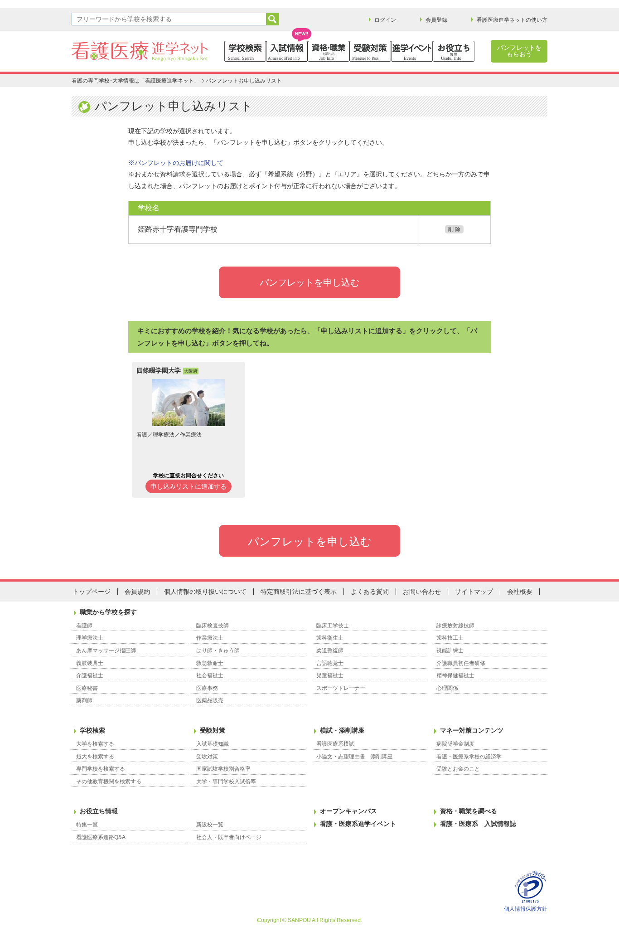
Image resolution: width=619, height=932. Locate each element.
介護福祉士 (89, 675)
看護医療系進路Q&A (101, 837)
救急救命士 (209, 663)
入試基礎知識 (212, 744)
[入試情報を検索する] (287, 51)
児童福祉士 (329, 675)
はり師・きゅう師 (218, 650)
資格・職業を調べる (468, 811)
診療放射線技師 (455, 625)
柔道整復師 (329, 650)
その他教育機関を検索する (108, 781)
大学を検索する (95, 744)
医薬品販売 (209, 700)
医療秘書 (87, 688)
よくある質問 (370, 591)
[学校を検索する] (245, 51)
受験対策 (212, 730)
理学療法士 (89, 638)
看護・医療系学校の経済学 (469, 756)
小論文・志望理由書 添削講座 (354, 756)
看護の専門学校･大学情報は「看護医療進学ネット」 (135, 81)
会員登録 (436, 20)
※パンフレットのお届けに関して (175, 162)
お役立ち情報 (99, 811)
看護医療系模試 (335, 744)
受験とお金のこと (458, 769)
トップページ (92, 591)
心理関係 (447, 688)
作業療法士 (209, 638)
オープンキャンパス (348, 811)
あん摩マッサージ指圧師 (106, 650)
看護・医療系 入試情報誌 (478, 823)
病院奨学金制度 (455, 744)
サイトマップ (474, 591)
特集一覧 (87, 824)
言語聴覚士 (329, 663)
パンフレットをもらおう (519, 51)
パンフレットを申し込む (309, 282)
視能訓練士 (450, 650)
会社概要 (519, 591)
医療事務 (207, 688)
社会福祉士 (209, 675)
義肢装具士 (89, 663)
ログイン (385, 20)
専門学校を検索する (100, 769)
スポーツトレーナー (340, 688)
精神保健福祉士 (455, 675)
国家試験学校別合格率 (223, 769)
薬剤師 (84, 700)
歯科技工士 (450, 638)
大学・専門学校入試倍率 (226, 781)
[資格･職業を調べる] (328, 51)
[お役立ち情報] (453, 51)
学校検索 (92, 730)
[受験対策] (370, 51)
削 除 (454, 229)
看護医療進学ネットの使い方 (512, 20)
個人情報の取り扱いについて (205, 591)
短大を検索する (95, 756)
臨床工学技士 (332, 625)
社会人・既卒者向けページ (228, 837)
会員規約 (137, 591)
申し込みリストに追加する (188, 486)
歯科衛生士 (329, 638)
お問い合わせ (422, 591)
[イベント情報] (412, 51)
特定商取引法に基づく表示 (299, 591)
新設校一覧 (209, 824)
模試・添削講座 (342, 730)
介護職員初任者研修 (460, 663)
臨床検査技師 (212, 625)
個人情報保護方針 (525, 909)
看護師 (84, 625)
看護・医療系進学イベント (358, 823)
